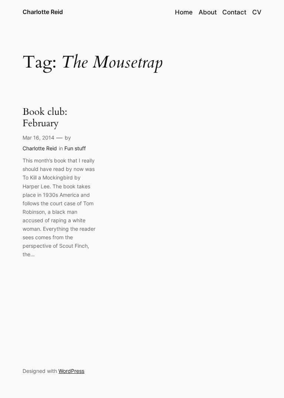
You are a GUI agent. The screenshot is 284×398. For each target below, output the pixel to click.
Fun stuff (75, 148)
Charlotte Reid (43, 12)
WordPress (71, 371)
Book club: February (45, 117)
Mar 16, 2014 (38, 137)
